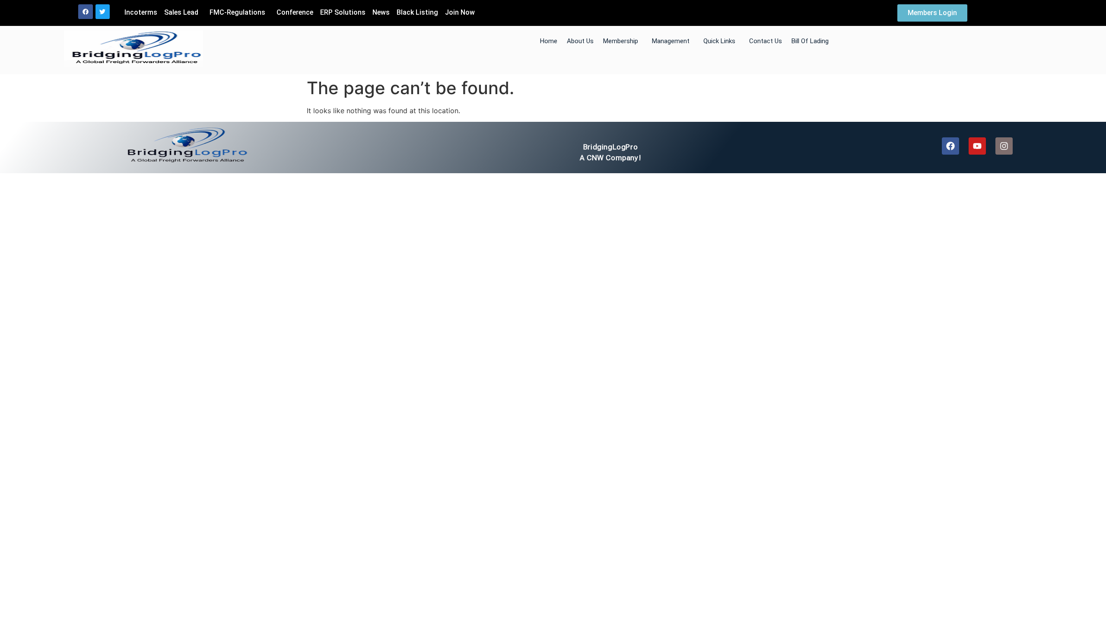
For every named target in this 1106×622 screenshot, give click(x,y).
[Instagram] (1004, 146)
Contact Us (765, 41)
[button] (183, 12)
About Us (580, 41)
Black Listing (417, 12)
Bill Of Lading (810, 41)
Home (548, 41)
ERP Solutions (342, 12)
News (381, 12)
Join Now (460, 12)
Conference (294, 12)
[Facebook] (85, 11)
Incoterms (140, 12)
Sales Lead (181, 12)
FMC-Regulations (237, 12)
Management (671, 41)
